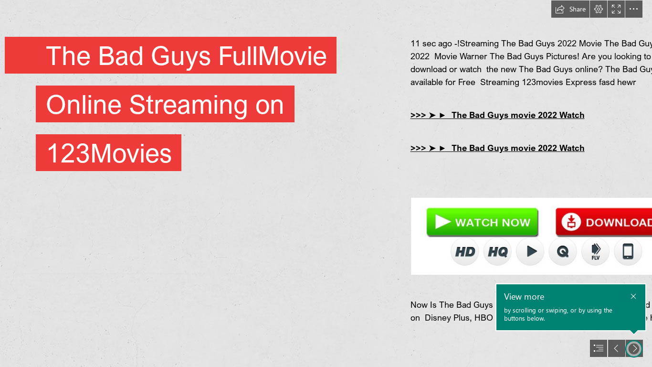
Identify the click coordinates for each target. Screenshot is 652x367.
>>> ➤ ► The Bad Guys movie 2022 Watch (497, 114)
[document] (326, 183)
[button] (570, 9)
